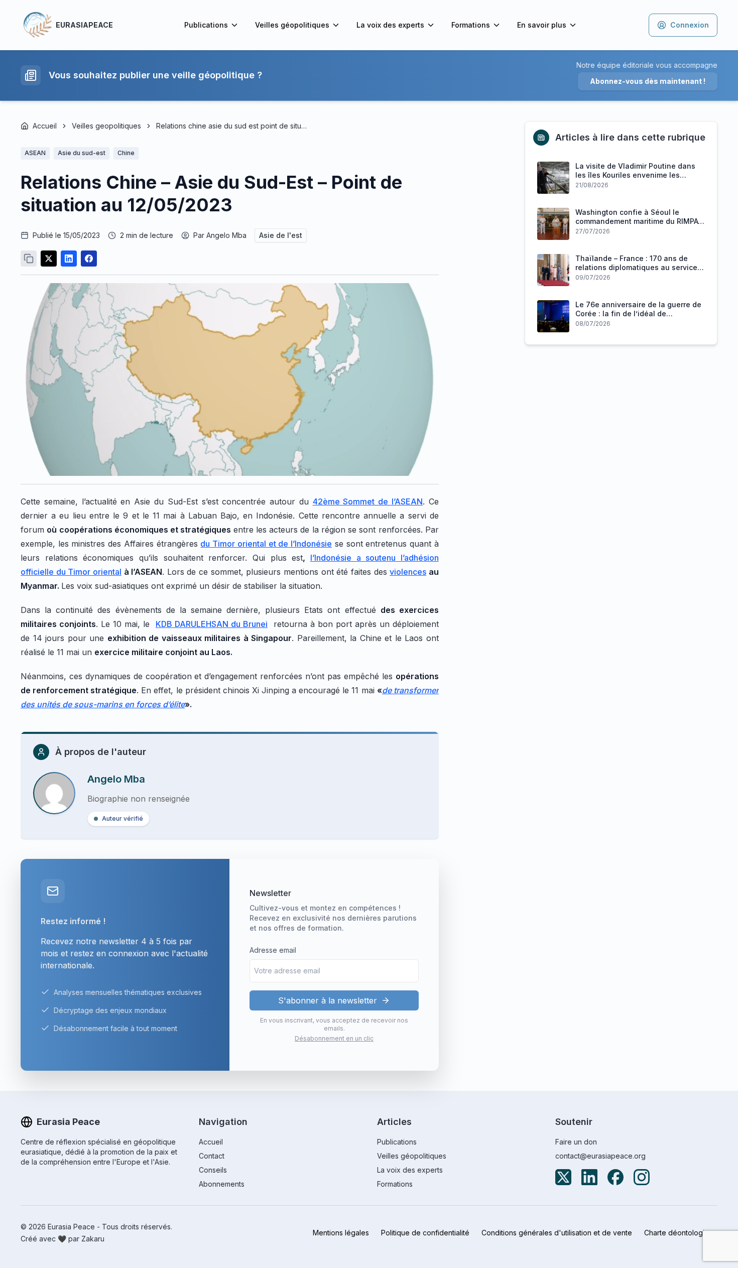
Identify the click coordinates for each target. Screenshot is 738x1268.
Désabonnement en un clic (334, 1038)
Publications (206, 25)
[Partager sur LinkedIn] (69, 258)
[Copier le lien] (29, 258)
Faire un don (576, 1141)
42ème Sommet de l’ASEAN (368, 501)
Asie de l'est (280, 235)
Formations (470, 25)
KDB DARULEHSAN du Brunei (212, 624)
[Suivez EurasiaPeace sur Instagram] (642, 1177)
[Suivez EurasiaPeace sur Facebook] (615, 1177)
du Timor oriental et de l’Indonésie (266, 544)
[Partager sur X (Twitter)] (49, 258)
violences (408, 572)
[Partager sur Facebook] (89, 258)
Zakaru (92, 1238)
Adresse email (273, 950)
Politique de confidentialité (425, 1232)
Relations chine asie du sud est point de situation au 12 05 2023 (231, 125)
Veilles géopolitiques (292, 25)
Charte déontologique (680, 1232)
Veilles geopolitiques (106, 125)
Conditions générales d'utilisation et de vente (556, 1232)
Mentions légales (341, 1232)
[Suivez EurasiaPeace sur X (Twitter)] (563, 1177)
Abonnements (221, 1184)
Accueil (45, 125)
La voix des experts (390, 25)
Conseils (213, 1170)
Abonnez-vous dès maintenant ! (647, 81)
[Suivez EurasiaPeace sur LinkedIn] (589, 1177)
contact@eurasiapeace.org (600, 1156)
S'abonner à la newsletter (327, 1000)
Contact (211, 1156)
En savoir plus (541, 25)
